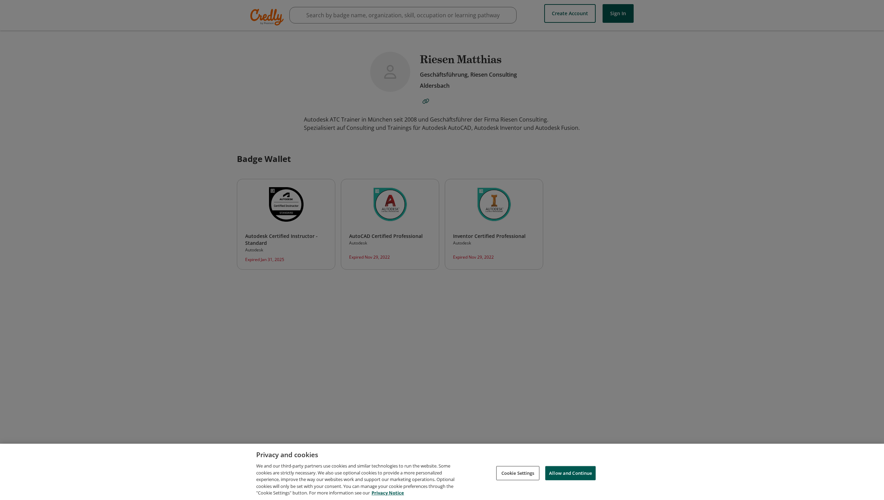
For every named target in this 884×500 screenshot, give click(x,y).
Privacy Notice (388, 493)
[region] (442, 472)
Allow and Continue (570, 473)
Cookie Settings (518, 473)
